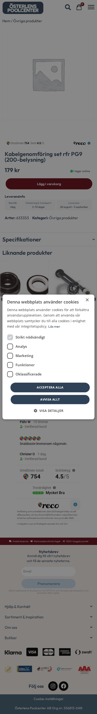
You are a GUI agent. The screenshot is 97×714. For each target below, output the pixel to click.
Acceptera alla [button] (50, 387)
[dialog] (48, 357)
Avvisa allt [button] (50, 399)
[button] (48, 411)
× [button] (87, 300)
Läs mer (54, 326)
